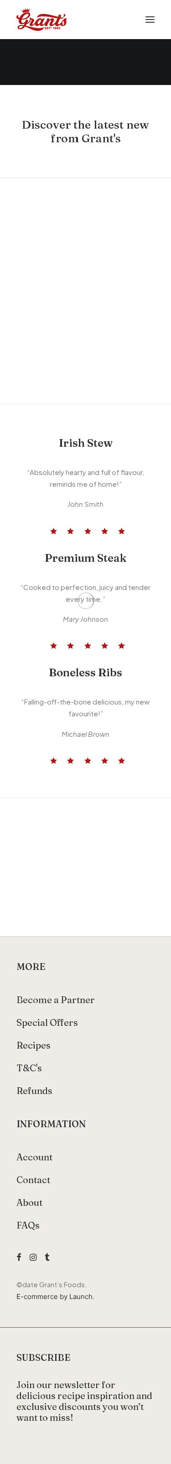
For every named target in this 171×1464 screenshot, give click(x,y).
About (29, 1202)
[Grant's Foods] (41, 19)
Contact (33, 1179)
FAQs (28, 1225)
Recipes (33, 1045)
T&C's (29, 1068)
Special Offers (47, 1022)
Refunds (34, 1090)
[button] (150, 19)
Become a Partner (55, 999)
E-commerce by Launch (54, 1296)
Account (34, 1157)
